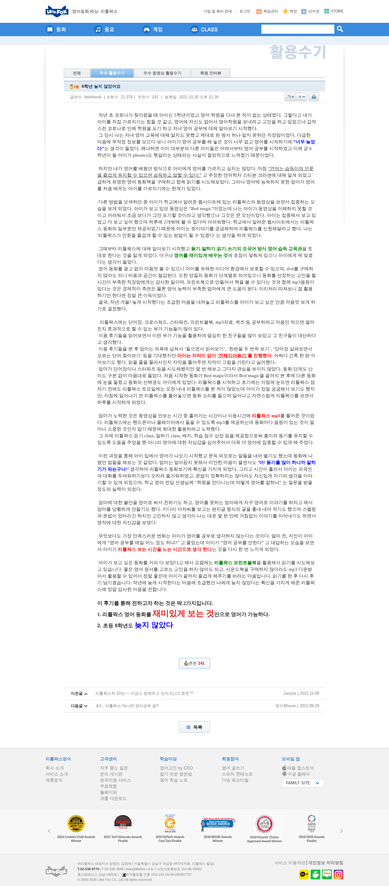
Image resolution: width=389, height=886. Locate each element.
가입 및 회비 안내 (218, 11)
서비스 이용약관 (289, 862)
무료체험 (108, 786)
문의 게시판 (111, 774)
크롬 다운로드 (113, 798)
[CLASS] (204, 29)
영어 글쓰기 (233, 767)
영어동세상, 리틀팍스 (95, 11)
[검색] (340, 28)
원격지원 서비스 (115, 780)
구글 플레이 (298, 774)
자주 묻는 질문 (114, 767)
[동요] (104, 29)
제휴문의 (54, 780)
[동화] (56, 29)
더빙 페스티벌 (235, 780)
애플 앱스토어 (300, 767)
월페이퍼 (108, 792)
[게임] (152, 29)
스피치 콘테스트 (237, 774)
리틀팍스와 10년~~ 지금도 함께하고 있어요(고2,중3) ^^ (144, 693)
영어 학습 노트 (174, 780)
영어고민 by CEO (176, 767)
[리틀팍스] (57, 11)
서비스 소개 (57, 774)
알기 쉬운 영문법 (176, 774)
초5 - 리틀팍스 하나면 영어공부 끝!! (127, 706)
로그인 (244, 11)
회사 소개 (55, 767)
